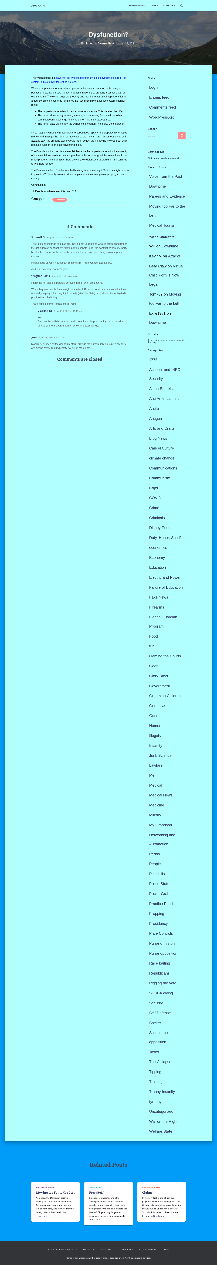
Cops (153, 488)
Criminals (157, 518)
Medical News (161, 795)
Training (156, 1081)
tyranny (155, 1101)
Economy (157, 557)
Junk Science (160, 755)
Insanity (155, 745)
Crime (154, 508)
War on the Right (163, 1121)
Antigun (155, 418)
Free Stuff (96, 1192)
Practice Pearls (162, 904)
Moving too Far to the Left (55, 1192)
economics (158, 547)
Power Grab (159, 894)
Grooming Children (165, 696)
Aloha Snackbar (162, 388)
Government (159, 686)
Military (155, 815)
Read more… (43, 1216)
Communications (163, 468)
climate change (161, 458)
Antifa (154, 408)
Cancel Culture (161, 448)
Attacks (174, 256)
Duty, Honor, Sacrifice (167, 538)
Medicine (156, 805)
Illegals (155, 735)
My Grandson (160, 825)
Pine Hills (157, 874)
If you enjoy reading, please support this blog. (166, 341)
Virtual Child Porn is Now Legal (166, 275)
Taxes (154, 1052)
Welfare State (160, 1131)
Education (157, 567)
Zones (154, 5)
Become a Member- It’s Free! (62, 1250)
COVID (155, 498)
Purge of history (162, 943)
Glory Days (158, 676)
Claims (147, 1192)
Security (156, 1003)
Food (153, 636)
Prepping (156, 913)
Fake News (158, 597)
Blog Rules (169, 5)
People (155, 864)
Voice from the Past (165, 176)
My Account (106, 1250)
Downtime (157, 186)
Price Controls (161, 933)
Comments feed (162, 107)
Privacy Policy (125, 1250)
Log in (154, 87)
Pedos (154, 854)
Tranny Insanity (162, 1091)
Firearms (156, 607)
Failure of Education (166, 587)
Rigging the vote (162, 983)
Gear (153, 666)
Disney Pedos (160, 528)
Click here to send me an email (163, 158)
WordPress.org (161, 117)
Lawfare (156, 765)
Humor (154, 725)
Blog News (158, 438)
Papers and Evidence (167, 196)
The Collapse (160, 1062)
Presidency (158, 923)
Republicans (159, 973)
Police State (159, 884)
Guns (153, 715)
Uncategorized (161, 1111)
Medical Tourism (162, 225)
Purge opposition (163, 953)
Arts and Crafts (162, 428)
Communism (60, 199)
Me (151, 775)
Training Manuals (137, 5)
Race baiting (159, 963)
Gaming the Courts (165, 656)
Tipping (155, 1072)
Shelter (155, 1023)
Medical (155, 785)
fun (151, 646)
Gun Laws (157, 706)
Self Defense (160, 1013)
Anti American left (164, 398)
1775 (153, 359)
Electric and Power (165, 577)
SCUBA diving (161, 993)
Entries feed (159, 97)
